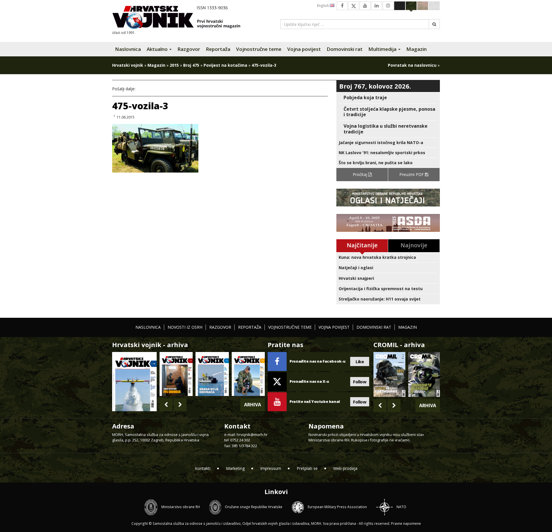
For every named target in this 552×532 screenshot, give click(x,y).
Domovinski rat (345, 49)
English (323, 5)
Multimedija (383, 49)
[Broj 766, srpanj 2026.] (134, 381)
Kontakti (202, 468)
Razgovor (188, 49)
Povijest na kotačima (225, 65)
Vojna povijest (304, 49)
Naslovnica (128, 49)
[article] (388, 97)
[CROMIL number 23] (389, 374)
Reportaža (218, 49)
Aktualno (158, 49)
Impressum (270, 468)
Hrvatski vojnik (127, 65)
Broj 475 (191, 65)
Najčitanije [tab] (362, 245)
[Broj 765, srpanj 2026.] (176, 374)
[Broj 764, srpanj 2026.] (212, 374)
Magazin (416, 49)
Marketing (235, 468)
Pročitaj (360, 174)
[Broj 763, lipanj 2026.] (248, 374)
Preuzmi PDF (412, 174)
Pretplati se (307, 468)
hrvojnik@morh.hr (252, 434)
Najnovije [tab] (413, 245)
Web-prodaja (345, 468)
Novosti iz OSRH (185, 327)
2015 (174, 65)
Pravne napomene (406, 523)
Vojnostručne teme (258, 49)
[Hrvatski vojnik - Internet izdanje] (180, 18)
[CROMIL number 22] (424, 374)
